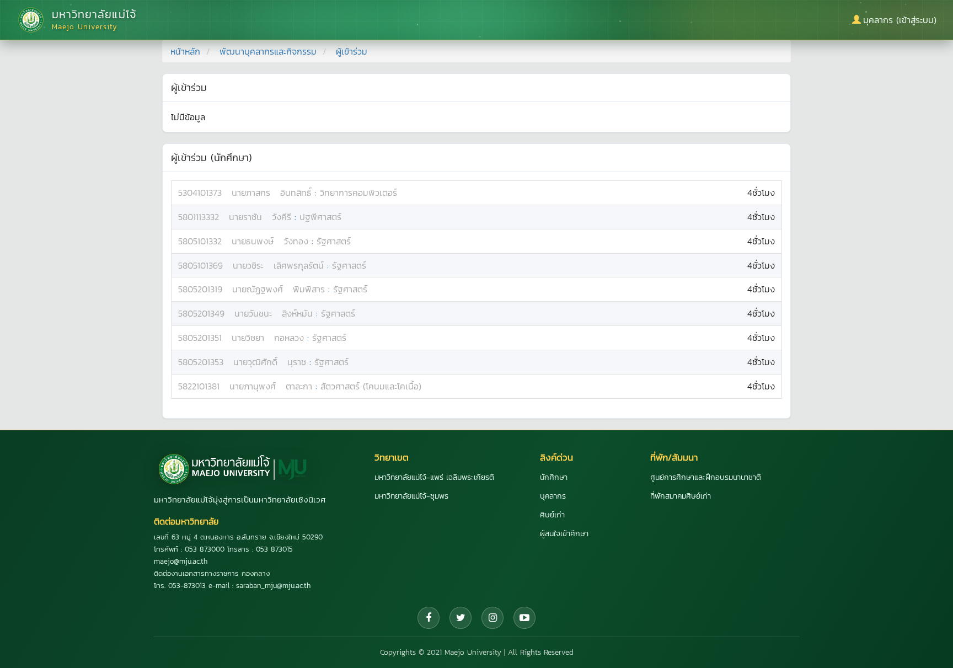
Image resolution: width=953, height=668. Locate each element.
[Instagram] (492, 618)
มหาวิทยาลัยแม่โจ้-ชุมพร (411, 496)
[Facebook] (428, 618)
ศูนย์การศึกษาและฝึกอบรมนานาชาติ (705, 477)
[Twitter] (460, 618)
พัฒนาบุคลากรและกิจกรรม (268, 51)
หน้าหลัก (185, 51)
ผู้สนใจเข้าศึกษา (564, 533)
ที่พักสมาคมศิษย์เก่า (680, 496)
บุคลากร (553, 496)
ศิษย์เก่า (552, 515)
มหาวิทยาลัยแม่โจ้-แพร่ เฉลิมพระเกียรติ (434, 477)
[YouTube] (524, 618)
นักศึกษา (553, 477)
